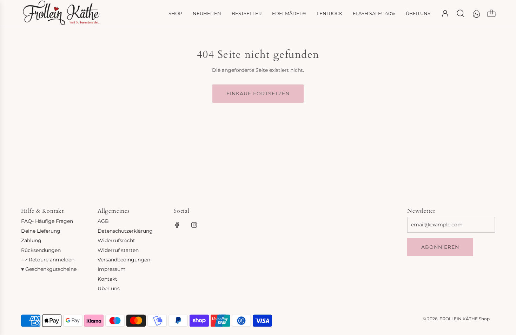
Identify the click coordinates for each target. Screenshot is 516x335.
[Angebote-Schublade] (476, 13)
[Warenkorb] (491, 13)
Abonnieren (440, 247)
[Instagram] (194, 225)
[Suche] (460, 13)
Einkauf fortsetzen (258, 93)
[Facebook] (177, 225)
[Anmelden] (445, 13)
